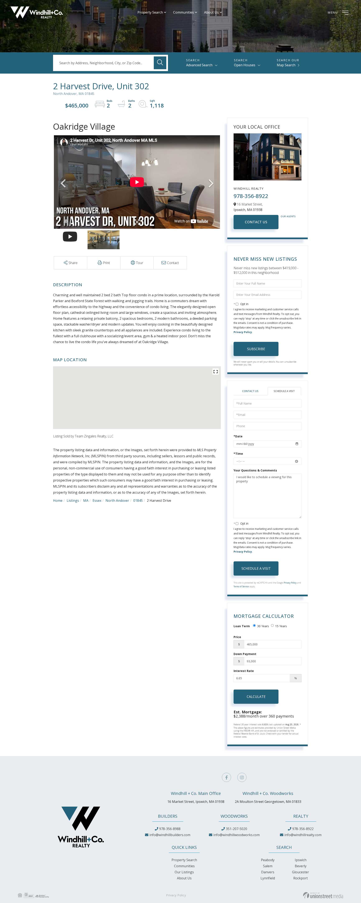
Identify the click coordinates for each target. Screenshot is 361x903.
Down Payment (245, 654)
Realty (300, 816)
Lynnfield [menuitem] (268, 878)
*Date (238, 436)
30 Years (263, 626)
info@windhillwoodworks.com (236, 835)
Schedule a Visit (284, 391)
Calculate (256, 696)
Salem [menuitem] (267, 866)
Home (57, 500)
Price (237, 637)
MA (85, 500)
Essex (97, 500)
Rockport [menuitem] (300, 878)
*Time (238, 454)
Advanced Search (199, 65)
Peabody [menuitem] (268, 860)
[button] (160, 62)
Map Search (286, 65)
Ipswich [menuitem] (300, 860)
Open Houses (244, 65)
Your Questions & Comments (255, 470)
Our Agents (288, 216)
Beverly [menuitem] (300, 866)
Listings (73, 500)
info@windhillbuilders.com (169, 835)
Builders (167, 816)
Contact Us (256, 222)
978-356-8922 (251, 196)
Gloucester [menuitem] (300, 872)
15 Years (281, 626)
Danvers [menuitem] (267, 872)
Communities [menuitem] (183, 12)
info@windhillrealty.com (303, 835)
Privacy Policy (243, 332)
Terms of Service (241, 586)
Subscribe (256, 349)
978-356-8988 (169, 828)
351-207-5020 (236, 828)
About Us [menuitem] (211, 12)
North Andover (117, 500)
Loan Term (242, 626)
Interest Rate (244, 671)
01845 (138, 500)
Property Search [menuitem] (150, 12)
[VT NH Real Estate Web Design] (323, 895)
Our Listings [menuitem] (184, 872)
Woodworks (234, 816)
